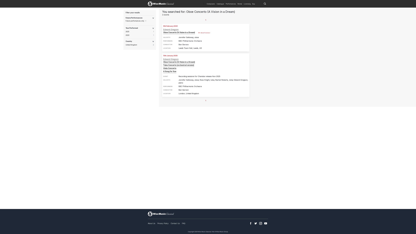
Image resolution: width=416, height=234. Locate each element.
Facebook (250, 223)
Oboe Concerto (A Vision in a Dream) (179, 32)
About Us (151, 223)
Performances (231, 4)
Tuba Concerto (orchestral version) (178, 65)
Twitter (255, 223)
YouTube (265, 223)
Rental (240, 4)
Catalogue (220, 4)
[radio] (141, 31)
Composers (211, 4)
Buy (253, 4)
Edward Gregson (171, 29)
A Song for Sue (169, 71)
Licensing (247, 4)
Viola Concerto (169, 68)
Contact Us (175, 223)
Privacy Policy (163, 223)
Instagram (260, 223)
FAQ (183, 223)
